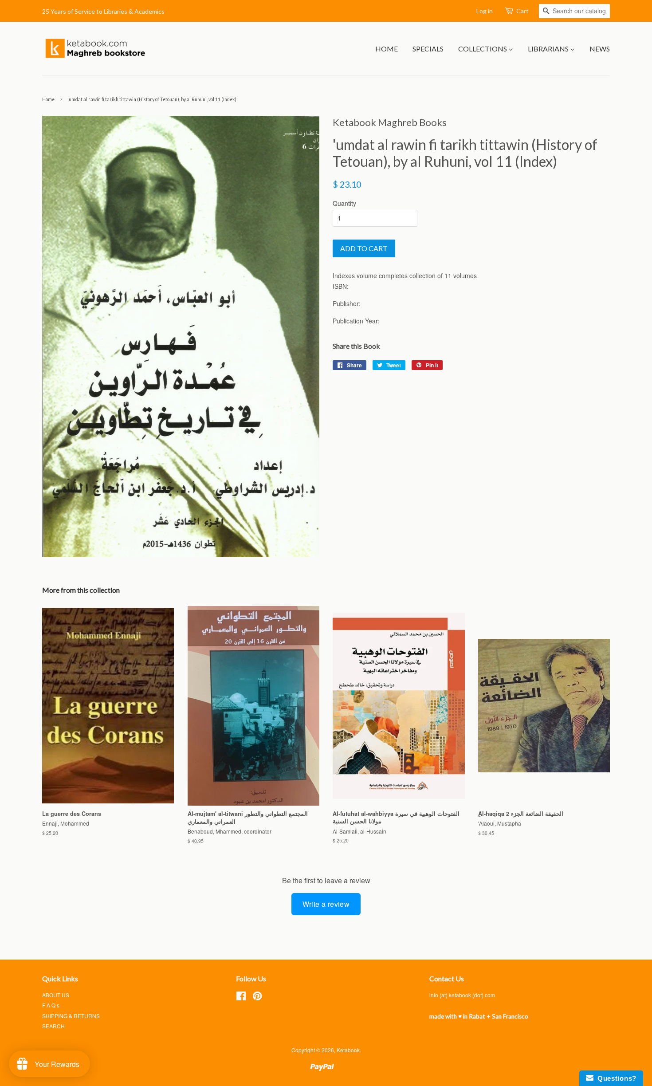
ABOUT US (55, 995)
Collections (483, 48)
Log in (484, 11)
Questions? (614, 1078)
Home (386, 48)
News (599, 48)
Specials (428, 48)
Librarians (549, 48)
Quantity (344, 203)
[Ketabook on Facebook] (241, 997)
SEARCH (53, 1026)
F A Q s (50, 1005)
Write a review (326, 904)
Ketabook (348, 1050)
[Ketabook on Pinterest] (257, 997)
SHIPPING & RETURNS (71, 1015)
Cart (522, 11)
